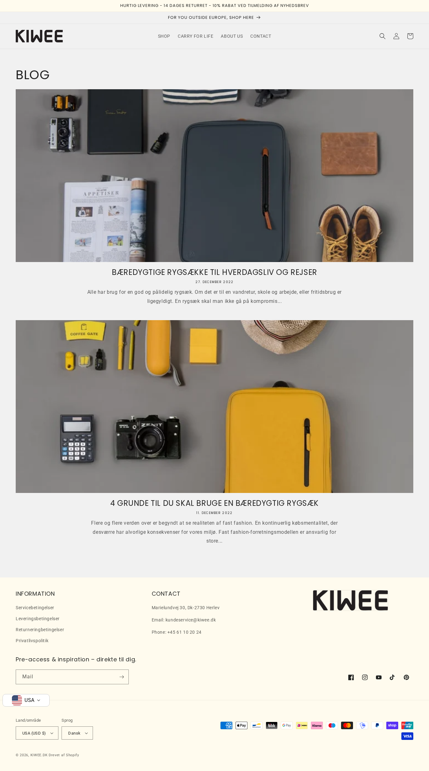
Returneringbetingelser (40, 629)
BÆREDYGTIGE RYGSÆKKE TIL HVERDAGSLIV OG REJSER (214, 272)
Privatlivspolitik (32, 640)
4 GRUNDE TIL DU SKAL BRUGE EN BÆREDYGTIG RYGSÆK (214, 503)
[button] (382, 36)
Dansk (74, 733)
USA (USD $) (34, 733)
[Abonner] (121, 677)
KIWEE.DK (39, 755)
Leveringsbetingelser (38, 618)
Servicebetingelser (35, 607)
